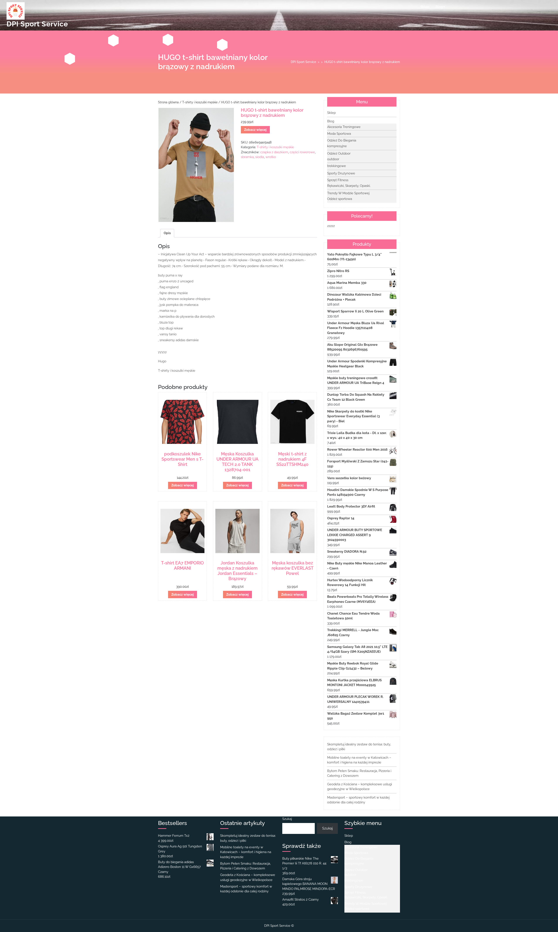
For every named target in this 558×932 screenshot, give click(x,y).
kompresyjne (337, 146)
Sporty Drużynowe (341, 173)
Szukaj (287, 819)
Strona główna (168, 102)
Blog (439, 7)
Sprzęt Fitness (337, 180)
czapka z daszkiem (274, 152)
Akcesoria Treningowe (344, 127)
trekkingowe (336, 166)
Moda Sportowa (339, 134)
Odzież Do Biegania (341, 140)
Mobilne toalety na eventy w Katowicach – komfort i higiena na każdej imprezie (245, 852)
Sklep (424, 7)
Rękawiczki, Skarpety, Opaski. (349, 186)
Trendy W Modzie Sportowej (348, 193)
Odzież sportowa (339, 199)
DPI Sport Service (37, 24)
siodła (259, 157)
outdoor (333, 159)
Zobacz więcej (255, 130)
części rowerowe (302, 152)
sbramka (247, 157)
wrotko (270, 157)
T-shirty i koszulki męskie (200, 102)
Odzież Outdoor (338, 153)
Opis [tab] (167, 233)
